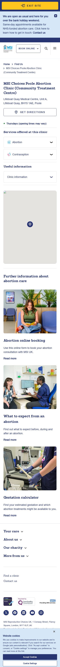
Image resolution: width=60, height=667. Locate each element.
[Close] (54, 631)
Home (6, 64)
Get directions (32, 112)
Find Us (19, 64)
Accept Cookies (30, 657)
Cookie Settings (30, 663)
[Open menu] (55, 48)
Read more (9, 358)
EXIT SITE (34, 5)
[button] (28, 48)
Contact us (39, 32)
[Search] (46, 51)
